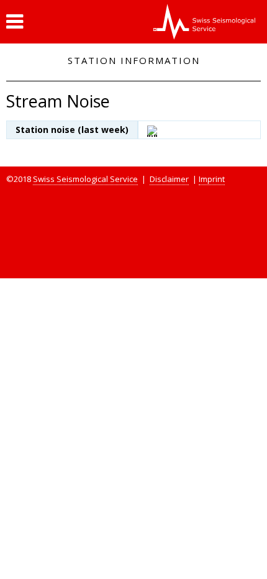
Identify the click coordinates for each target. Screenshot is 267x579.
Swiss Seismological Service (85, 179)
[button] (14, 22)
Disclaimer (169, 179)
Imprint (212, 179)
